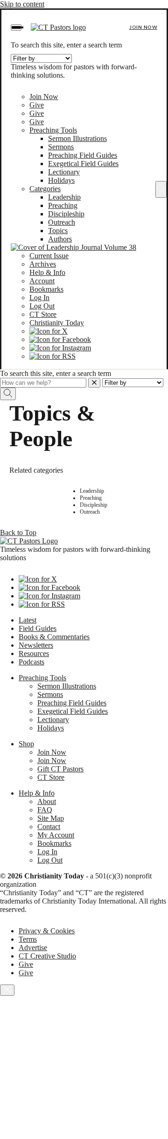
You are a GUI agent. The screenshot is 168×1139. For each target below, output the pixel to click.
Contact (48, 827)
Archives (42, 264)
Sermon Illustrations (77, 138)
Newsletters (36, 645)
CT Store (42, 314)
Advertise (33, 947)
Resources (34, 653)
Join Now (143, 27)
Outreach (61, 222)
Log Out (42, 306)
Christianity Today (56, 323)
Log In (39, 298)
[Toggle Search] (161, 189)
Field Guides (37, 628)
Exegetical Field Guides (83, 164)
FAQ (44, 810)
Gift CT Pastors (60, 769)
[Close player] (7, 990)
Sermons (61, 147)
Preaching (62, 205)
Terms (28, 939)
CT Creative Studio (47, 956)
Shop (26, 744)
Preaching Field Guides (82, 155)
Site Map (50, 818)
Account (42, 281)
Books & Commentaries (54, 637)
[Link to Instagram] (60, 348)
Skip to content (22, 4)
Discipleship (66, 214)
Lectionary (64, 172)
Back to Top (18, 532)
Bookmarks (46, 289)
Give (36, 105)
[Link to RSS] (52, 356)
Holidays (61, 180)
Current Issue (49, 256)
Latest (27, 620)
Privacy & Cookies (47, 931)
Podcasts (31, 662)
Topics (58, 230)
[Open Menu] (16, 27)
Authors (60, 239)
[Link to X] (48, 331)
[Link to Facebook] (60, 339)
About (46, 801)
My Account (55, 835)
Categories (45, 189)
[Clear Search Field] (94, 383)
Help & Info (47, 272)
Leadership (64, 197)
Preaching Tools (53, 130)
